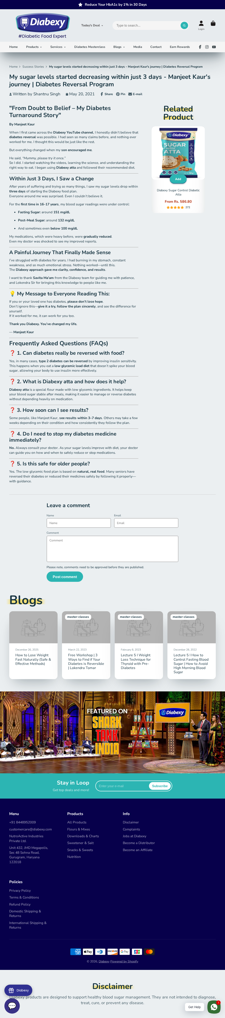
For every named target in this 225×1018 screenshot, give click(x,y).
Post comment (65, 577)
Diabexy (104, 961)
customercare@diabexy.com (30, 829)
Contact (155, 47)
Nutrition (74, 856)
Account (201, 25)
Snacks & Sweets (80, 850)
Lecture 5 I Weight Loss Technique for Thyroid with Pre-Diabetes (139, 645)
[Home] (42, 25)
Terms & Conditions (24, 897)
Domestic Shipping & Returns (25, 913)
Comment (53, 533)
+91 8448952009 (22, 822)
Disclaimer (131, 822)
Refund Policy (20, 904)
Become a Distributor (139, 843)
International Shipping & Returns (28, 925)
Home (13, 47)
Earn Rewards (180, 47)
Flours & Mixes (78, 829)
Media (137, 47)
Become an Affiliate (137, 850)
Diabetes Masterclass (89, 47)
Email (117, 515)
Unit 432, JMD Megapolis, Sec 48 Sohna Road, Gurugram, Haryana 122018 (28, 854)
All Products (76, 822)
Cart (213, 25)
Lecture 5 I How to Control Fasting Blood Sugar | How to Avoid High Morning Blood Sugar (191, 645)
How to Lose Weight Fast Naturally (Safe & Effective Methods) (33, 645)
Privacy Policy (20, 890)
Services (56, 47)
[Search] (184, 25)
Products (32, 47)
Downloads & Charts (83, 836)
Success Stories (33, 67)
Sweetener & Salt (80, 843)
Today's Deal (90, 25)
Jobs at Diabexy (134, 836)
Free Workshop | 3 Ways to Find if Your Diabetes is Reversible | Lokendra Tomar (86, 645)
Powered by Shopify (124, 961)
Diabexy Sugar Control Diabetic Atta (178, 169)
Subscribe (160, 786)
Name (50, 515)
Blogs (117, 47)
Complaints (131, 829)
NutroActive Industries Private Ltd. (26, 838)
